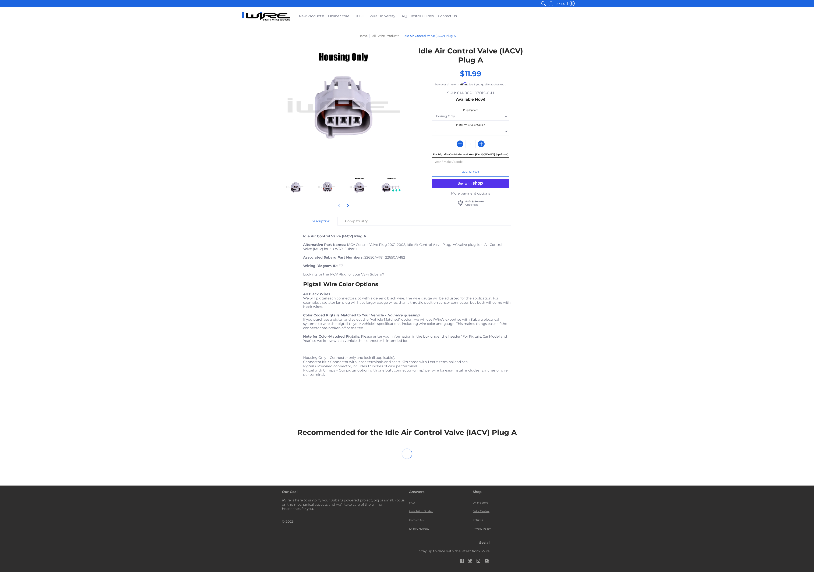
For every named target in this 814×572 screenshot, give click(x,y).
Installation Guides (421, 511)
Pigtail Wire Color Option (470, 124)
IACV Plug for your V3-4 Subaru (356, 274)
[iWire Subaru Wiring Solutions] (266, 16)
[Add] (481, 144)
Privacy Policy (482, 528)
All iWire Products (385, 36)
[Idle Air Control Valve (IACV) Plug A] (343, 107)
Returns (478, 520)
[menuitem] (543, 3)
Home (363, 36)
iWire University (419, 528)
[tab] (320, 221)
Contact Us (416, 520)
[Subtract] (460, 144)
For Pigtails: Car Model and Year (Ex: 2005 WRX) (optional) (470, 154)
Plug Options (470, 110)
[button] (556, 3)
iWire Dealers (481, 511)
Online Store (480, 502)
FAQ (412, 502)
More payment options (470, 193)
